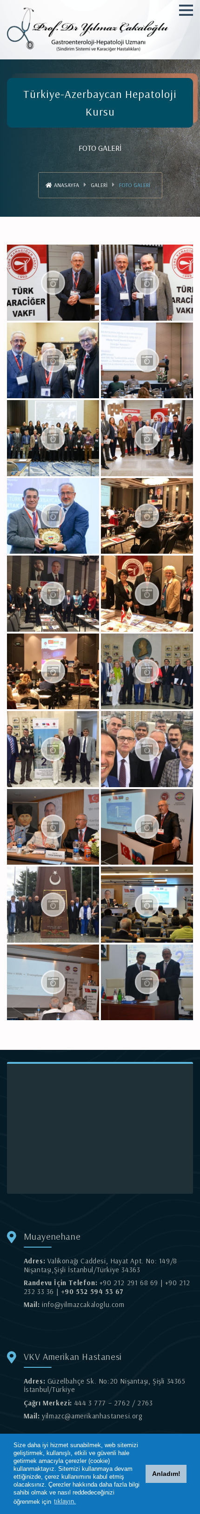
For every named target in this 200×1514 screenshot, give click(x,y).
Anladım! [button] (166, 1473)
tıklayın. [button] (65, 1501)
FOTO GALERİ (134, 184)
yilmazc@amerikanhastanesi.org (92, 1415)
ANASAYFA (66, 184)
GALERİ (99, 184)
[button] (186, 10)
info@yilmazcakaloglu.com (83, 1304)
